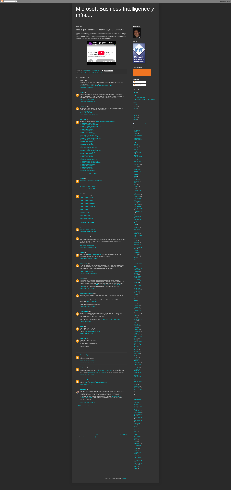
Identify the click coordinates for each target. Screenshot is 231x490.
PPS (135, 355)
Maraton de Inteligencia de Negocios (137, 281)
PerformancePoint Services (138, 345)
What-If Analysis (138, 457)
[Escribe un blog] (107, 70)
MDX (135, 304)
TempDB (136, 450)
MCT (135, 298)
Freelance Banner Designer (86, 130)
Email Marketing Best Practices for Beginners (96, 382)
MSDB (135, 317)
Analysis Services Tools (137, 160)
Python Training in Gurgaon (86, 271)
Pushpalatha (83, 367)
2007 (135, 119)
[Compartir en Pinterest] (112, 70)
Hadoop (136, 254)
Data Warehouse (138, 208)
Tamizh (81, 326)
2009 (135, 115)
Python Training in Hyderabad (87, 203)
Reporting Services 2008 (137, 376)
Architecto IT (137, 164)
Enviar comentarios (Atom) (89, 437)
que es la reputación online (94, 254)
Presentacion (137, 362)
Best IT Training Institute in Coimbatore (89, 348)
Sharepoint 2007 (138, 389)
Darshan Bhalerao (84, 236)
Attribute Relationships (137, 168)
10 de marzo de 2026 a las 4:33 (87, 288)
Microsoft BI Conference (137, 308)
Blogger (124, 478)
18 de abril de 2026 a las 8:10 (87, 350)
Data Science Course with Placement (89, 345)
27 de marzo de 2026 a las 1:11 (87, 306)
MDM (135, 300)
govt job (82, 178)
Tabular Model (137, 445)
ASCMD (136, 166)
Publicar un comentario (83, 406)
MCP (135, 296)
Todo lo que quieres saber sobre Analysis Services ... (143, 96)
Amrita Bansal (83, 263)
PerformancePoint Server (138, 342)
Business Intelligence (137, 178)
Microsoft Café (137, 310)
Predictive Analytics (136, 359)
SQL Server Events (137, 430)
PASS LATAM (137, 335)
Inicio (97, 434)
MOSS (135, 315)
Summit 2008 (137, 443)
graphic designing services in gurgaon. (105, 121)
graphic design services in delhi (87, 133)
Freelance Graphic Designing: (87, 123)
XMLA (135, 468)
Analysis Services (85, 72)
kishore (82, 278)
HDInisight (136, 256)
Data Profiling (137, 206)
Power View (137, 351)
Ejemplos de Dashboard (137, 226)
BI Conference (137, 171)
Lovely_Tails (83, 338)
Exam (135, 238)
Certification (137, 181)
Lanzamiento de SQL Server (138, 269)
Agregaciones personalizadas (138, 139)
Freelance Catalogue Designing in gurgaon (90, 126)
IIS (134, 259)
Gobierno (136, 252)
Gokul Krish (83, 389)
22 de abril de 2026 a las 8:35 (87, 374)
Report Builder (137, 372)
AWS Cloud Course (92, 301)
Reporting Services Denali (138, 380)
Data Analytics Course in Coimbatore (97, 372)
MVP (135, 322)
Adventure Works (138, 135)
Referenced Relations (137, 370)
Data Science (99, 284)
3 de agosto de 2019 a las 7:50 (87, 101)
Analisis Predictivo (136, 145)
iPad (135, 266)
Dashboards (137, 196)
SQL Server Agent (137, 424)
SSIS (135, 440)
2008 (135, 117)
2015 (135, 102)
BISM (135, 176)
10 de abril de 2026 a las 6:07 (87, 333)
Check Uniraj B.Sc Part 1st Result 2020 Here (91, 180)
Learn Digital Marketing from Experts (111, 319)
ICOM (135, 257)
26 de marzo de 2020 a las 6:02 (87, 189)
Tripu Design (83, 119)
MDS (135, 302)
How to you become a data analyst (88, 360)
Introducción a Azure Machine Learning (145, 99)
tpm (81, 227)
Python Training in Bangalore (87, 200)
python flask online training (86, 218)
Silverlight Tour (137, 399)
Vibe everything (84, 311)
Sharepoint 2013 (138, 396)
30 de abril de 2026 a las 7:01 (87, 384)
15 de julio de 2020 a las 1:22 (87, 222)
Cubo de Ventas (138, 190)
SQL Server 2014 (138, 420)
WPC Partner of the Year (138, 464)
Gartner (136, 250)
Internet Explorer (138, 263)
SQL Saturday (137, 412)
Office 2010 (137, 329)
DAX (135, 214)
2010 (135, 113)
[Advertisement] (101, 420)
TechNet (136, 448)
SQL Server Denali (137, 427)
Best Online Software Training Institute (89, 85)
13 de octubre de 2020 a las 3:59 (88, 247)
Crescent (136, 186)
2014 (135, 104)
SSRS (135, 441)
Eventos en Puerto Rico (137, 233)
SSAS (135, 438)
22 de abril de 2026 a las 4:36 (87, 362)
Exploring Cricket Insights (86, 293)
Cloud (135, 184)
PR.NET (136, 357)
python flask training (85, 215)
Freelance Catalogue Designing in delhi (89, 124)
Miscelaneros (137, 314)
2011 (135, 111)
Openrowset (137, 331)
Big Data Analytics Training (106, 85)
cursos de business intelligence (87, 229)
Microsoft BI (137, 305)
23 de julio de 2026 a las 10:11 (87, 402)
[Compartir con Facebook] (110, 70)
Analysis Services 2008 (137, 151)
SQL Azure (136, 404)
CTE (135, 188)
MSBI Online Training (85, 111)
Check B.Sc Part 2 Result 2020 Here (89, 186)
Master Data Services (137, 292)
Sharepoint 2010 (138, 393)
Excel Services (137, 244)
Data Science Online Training (87, 245)
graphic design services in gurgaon (88, 135)
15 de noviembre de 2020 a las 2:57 (89, 258)
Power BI (136, 350)
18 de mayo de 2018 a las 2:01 (87, 87)
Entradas (137, 82)
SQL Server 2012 (138, 417)
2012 (135, 108)
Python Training (84, 209)
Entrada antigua (123, 434)
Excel (135, 240)
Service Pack (137, 388)
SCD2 (135, 384)
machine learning (136, 274)
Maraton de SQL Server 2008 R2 (138, 284)
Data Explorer (137, 198)
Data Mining (137, 204)
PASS (135, 333)
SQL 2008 (136, 402)
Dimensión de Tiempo (137, 220)
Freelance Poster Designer (86, 132)
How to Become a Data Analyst (104, 370)
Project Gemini (137, 364)
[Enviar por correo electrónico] (105, 70)
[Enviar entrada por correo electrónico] (102, 70)
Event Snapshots (138, 229)
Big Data (136, 174)
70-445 (136, 133)
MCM (135, 294)
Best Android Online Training (87, 99)
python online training (85, 212)
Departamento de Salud (137, 217)
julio (137, 94)
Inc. (135, 261)
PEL (135, 340)
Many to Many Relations (137, 277)
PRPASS (136, 367)
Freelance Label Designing (86, 129)
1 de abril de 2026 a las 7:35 (87, 321)
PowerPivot (137, 353)
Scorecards (137, 386)
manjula (82, 92)
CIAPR (135, 183)
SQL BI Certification (137, 410)
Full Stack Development (109, 284)
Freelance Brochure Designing (87, 127)
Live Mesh (136, 271)
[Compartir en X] (109, 70)
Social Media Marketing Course (92, 331)
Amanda (82, 252)
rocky (81, 193)
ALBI (135, 143)
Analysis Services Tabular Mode (96, 72)
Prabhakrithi (83, 106)
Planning (136, 348)
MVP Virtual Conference (137, 325)
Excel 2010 (137, 242)
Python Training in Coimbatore (87, 206)
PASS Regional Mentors (138, 337)
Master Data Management (137, 289)
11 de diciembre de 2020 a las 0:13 (88, 273)
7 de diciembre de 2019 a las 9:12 (88, 173)
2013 (135, 106)
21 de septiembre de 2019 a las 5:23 (89, 114)
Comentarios (138, 84)
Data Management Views (137, 202)
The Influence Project (137, 453)
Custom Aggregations (137, 194)
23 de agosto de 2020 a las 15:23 (88, 231)
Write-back (136, 466)
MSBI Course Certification (86, 112)
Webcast (136, 455)
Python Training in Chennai (86, 197)
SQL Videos (137, 436)
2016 (135, 92)
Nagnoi (136, 327)
